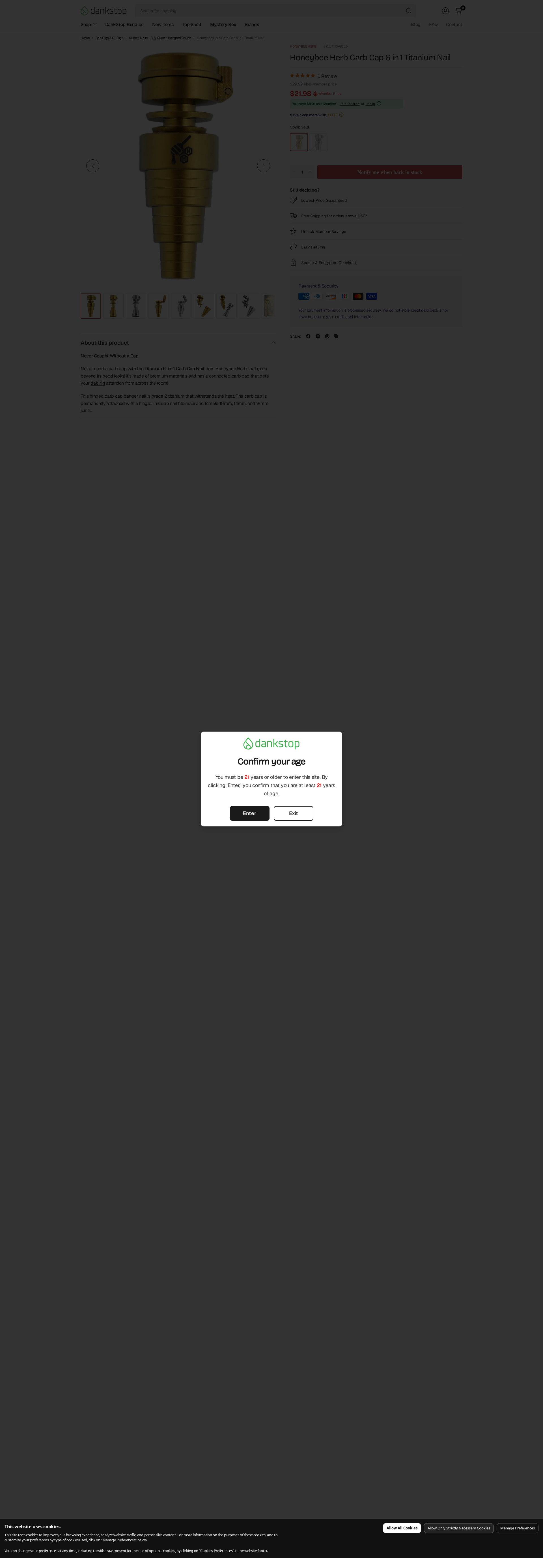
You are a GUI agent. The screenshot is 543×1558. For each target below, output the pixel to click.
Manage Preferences (517, 1528)
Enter (249, 813)
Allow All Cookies (402, 1528)
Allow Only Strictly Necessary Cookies (459, 1528)
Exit (293, 813)
